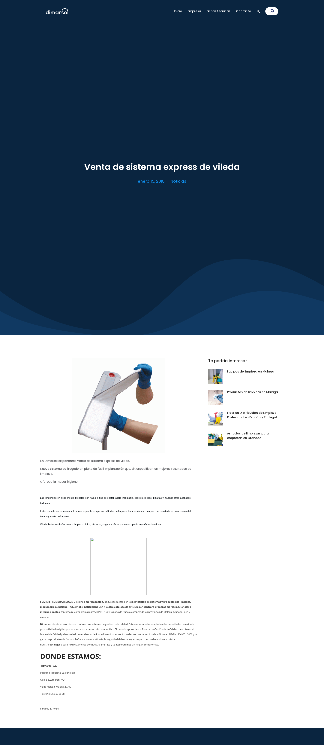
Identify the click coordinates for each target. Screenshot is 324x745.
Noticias (178, 181)
